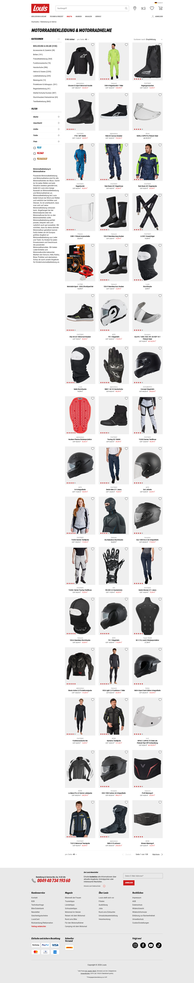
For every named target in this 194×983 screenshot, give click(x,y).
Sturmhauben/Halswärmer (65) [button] (45, 97)
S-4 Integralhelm (80, 489)
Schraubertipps (71, 908)
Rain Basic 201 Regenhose (114, 186)
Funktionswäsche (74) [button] (42, 63)
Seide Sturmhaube (80, 389)
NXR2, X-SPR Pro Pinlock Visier (147, 136)
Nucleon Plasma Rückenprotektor (80, 439)
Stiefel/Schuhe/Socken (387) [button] (44, 93)
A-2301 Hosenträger (147, 236)
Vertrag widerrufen (38, 926)
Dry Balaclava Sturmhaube (114, 540)
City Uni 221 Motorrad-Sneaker (80, 337)
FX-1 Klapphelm (113, 337)
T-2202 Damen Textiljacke (80, 540)
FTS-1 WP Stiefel (80, 136)
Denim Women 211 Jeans (147, 590)
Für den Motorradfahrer (74, 923)
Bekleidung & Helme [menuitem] (38, 16)
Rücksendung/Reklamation (42, 923)
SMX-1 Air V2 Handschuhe (114, 389)
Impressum (136, 898)
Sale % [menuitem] (69, 16)
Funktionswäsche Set (80, 741)
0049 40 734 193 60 (53, 880)
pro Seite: (81, 39)
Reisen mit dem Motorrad (75, 916)
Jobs (101, 908)
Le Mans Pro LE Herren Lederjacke (80, 793)
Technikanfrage (37, 905)
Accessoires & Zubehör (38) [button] (44, 50)
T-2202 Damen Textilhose (147, 439)
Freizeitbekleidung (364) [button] (42, 59)
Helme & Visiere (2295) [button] (42, 72)
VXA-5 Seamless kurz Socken (114, 286)
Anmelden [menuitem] (159, 16)
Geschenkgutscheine (39, 916)
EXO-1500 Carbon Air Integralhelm (114, 793)
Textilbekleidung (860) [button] (42, 101)
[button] (159, 3)
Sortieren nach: (140, 39)
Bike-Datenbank (37, 908)
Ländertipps (69, 905)
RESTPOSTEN (42, 159)
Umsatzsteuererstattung (108, 916)
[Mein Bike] (143, 8)
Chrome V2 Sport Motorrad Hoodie (80, 85)
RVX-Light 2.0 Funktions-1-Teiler (114, 690)
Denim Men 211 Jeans (113, 489)
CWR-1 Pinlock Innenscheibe (80, 236)
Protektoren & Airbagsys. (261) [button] (45, 84)
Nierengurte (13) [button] (39, 80)
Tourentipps (69, 901)
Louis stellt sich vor (106, 898)
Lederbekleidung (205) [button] (42, 76)
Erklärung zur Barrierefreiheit (143, 916)
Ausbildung (103, 905)
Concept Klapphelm (147, 389)
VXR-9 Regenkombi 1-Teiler (114, 85)
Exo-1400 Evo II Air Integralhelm (147, 540)
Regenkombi (80, 186)
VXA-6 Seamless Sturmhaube (80, 640)
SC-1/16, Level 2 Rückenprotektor (147, 640)
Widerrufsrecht (138, 908)
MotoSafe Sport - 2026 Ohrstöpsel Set (80, 286)
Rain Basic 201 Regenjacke (147, 186)
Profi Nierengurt (147, 793)
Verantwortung (104, 919)
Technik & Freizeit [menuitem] (56, 16)
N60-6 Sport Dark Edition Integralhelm (147, 690)
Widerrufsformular (139, 912)
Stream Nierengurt (147, 843)
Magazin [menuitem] (88, 16)
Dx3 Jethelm (147, 489)
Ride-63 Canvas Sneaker (113, 136)
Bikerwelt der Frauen (73, 898)
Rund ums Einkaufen (107, 912)
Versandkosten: (85, 973)
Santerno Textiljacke (114, 741)
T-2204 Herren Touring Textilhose (80, 590)
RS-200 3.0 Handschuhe (113, 590)
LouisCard (35, 919)
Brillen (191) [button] (38, 55)
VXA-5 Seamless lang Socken (114, 236)
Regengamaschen (147, 85)
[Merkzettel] (152, 8)
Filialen (101, 901)
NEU (39, 147)
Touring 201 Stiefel (113, 439)
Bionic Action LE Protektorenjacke (80, 690)
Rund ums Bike (71, 919)
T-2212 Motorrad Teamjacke (80, 843)
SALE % (40, 153)
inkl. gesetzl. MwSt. (90, 971)
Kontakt (34, 898)
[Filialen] (135, 8)
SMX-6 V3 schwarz (113, 843)
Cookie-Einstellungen (140, 923)
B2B (33, 901)
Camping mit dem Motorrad (76, 926)
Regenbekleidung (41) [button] (41, 89)
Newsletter (35, 912)
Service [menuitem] (98, 16)
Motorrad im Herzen (73, 912)
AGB (134, 901)
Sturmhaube (147, 286)
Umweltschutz (138, 919)
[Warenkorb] (160, 8)
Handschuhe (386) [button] (40, 67)
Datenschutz (137, 905)
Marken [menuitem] (79, 16)
